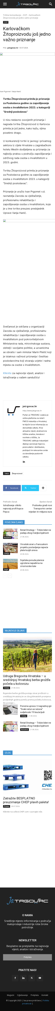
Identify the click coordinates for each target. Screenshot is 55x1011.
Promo (6, 806)
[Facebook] (15, 978)
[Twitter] (32, 978)
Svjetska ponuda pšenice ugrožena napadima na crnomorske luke (32, 563)
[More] (43, 488)
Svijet (6, 569)
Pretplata (27, 957)
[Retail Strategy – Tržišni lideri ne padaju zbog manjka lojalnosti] (10, 534)
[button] (5, 4)
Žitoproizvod (17, 473)
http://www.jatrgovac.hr (32, 411)
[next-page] (10, 576)
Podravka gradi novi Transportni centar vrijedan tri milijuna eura (40, 508)
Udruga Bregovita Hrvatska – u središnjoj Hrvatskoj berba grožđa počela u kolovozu (26, 680)
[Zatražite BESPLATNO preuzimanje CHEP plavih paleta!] (27, 776)
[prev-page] (5, 576)
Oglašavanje (22, 995)
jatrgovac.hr (12, 48)
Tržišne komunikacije (12, 15)
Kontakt (45, 995)
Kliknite (7, 373)
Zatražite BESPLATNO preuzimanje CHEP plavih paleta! (26, 800)
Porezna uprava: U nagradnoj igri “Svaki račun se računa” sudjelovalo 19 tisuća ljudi (35, 709)
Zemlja (6, 553)
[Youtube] (40, 978)
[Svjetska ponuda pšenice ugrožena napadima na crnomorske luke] (10, 564)
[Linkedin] (24, 461)
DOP (25, 15)
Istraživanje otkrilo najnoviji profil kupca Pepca (13, 508)
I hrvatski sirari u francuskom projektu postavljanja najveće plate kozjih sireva (34, 547)
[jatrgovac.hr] (13, 433)
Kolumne (7, 537)
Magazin (10, 995)
